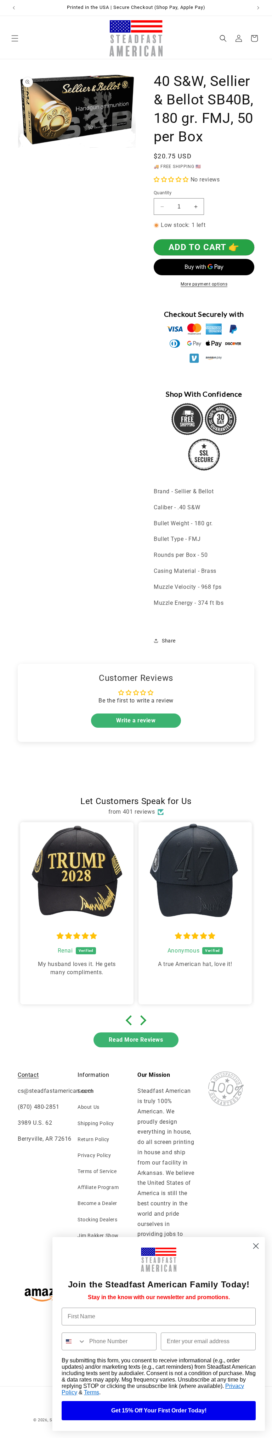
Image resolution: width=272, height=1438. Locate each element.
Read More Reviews (136, 1039)
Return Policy (93, 1139)
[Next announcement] (258, 8)
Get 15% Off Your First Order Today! (158, 1410)
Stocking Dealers (98, 1219)
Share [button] (169, 641)
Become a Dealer (97, 1203)
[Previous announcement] (14, 8)
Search (86, 1091)
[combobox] (74, 1341)
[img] (77, 936)
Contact (28, 1074)
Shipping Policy (96, 1123)
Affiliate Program (98, 1187)
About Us (89, 1107)
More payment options (204, 284)
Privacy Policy (94, 1155)
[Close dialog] (256, 1246)
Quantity (162, 192)
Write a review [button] (135, 720)
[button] (15, 38)
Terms (91, 1392)
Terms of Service (97, 1171)
